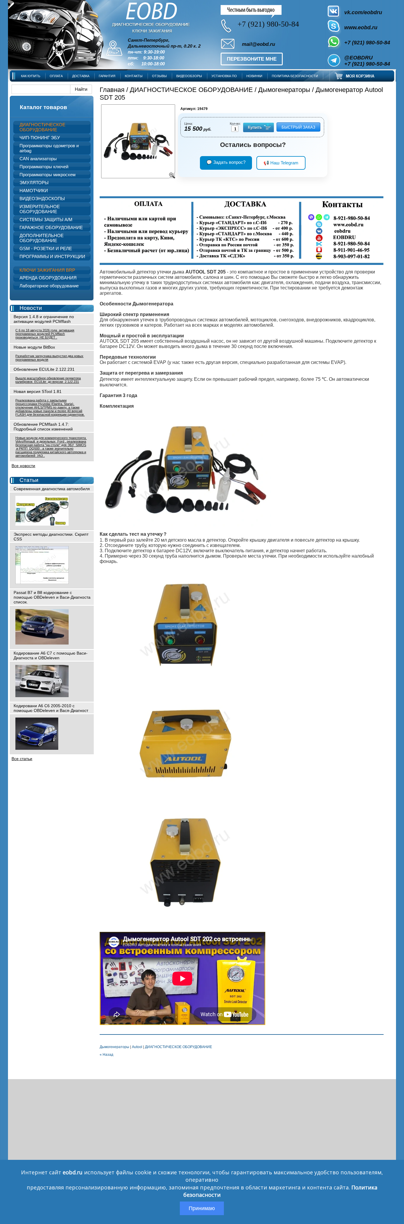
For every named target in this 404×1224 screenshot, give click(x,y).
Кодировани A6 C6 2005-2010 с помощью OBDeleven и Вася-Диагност (51, 708)
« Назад (106, 1055)
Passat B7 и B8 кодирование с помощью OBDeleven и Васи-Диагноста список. (52, 597)
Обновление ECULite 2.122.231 (44, 369)
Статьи (29, 480)
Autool (137, 1047)
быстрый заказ (298, 127)
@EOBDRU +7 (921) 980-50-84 (367, 61)
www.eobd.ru (360, 27)
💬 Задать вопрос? (225, 162)
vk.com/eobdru (363, 12)
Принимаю (202, 1208)
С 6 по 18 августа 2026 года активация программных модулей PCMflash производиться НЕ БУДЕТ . (44, 333)
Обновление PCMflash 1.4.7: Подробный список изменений (43, 426)
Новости (31, 308)
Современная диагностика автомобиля (52, 488)
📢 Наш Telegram (281, 162)
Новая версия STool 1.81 (38, 391)
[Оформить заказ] (362, 75)
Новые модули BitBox (34, 347)
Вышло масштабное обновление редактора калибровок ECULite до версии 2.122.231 (48, 379)
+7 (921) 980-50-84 (367, 43)
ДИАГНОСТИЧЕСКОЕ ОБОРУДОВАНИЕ (191, 89)
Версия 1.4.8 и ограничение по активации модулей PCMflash (44, 319)
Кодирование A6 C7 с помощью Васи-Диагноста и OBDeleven (51, 655)
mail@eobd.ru (258, 44)
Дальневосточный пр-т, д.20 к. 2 (164, 46)
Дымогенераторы (284, 89)
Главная (112, 89)
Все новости (23, 465)
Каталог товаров (43, 107)
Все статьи (22, 758)
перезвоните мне (252, 59)
